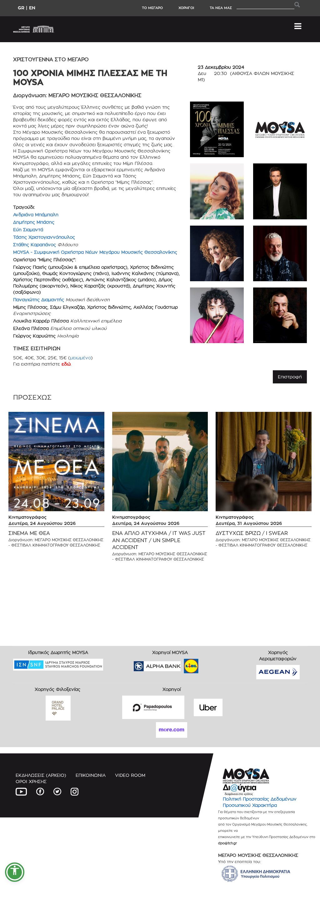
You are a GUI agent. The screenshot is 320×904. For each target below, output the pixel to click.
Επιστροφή (290, 376)
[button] (14, 872)
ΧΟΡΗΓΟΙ (186, 8)
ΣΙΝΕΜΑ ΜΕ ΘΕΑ (29, 533)
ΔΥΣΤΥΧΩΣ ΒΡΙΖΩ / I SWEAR (252, 533)
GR (21, 7)
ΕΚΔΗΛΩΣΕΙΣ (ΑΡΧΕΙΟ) (41, 775)
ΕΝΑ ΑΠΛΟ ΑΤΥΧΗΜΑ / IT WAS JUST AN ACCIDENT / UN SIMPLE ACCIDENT (159, 540)
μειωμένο (80, 357)
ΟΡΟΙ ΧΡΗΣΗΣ (31, 781)
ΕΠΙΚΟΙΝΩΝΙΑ (91, 775)
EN (32, 7)
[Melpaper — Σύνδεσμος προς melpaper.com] (209, 664)
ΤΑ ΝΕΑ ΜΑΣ (221, 8)
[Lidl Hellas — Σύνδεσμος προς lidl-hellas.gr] (182, 664)
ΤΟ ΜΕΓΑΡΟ (152, 8)
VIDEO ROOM (130, 775)
